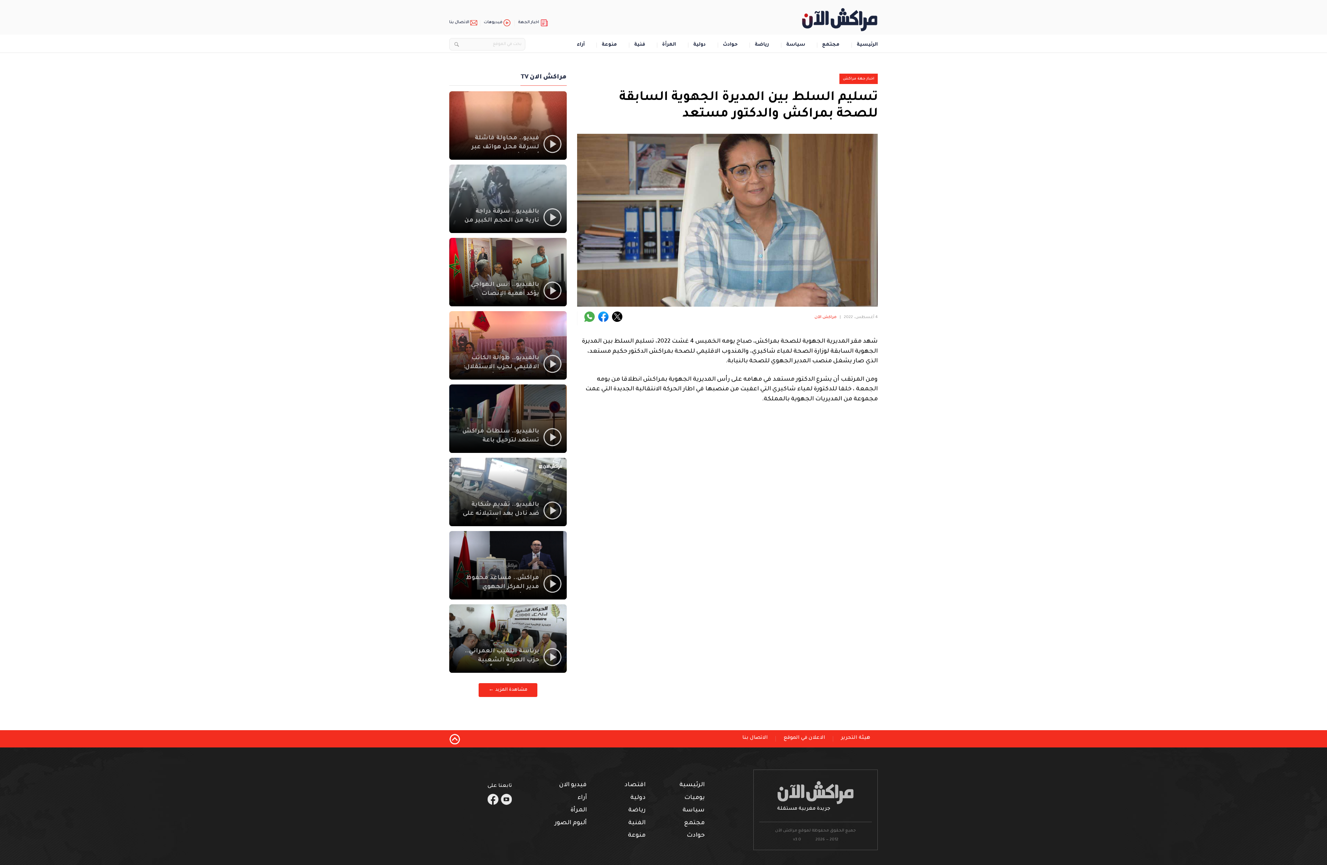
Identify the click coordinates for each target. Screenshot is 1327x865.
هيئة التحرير (855, 738)
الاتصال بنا (459, 22)
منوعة (609, 45)
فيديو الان (573, 785)
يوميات (694, 798)
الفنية (637, 823)
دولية (699, 45)
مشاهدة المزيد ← (508, 689)
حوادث (730, 45)
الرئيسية (867, 45)
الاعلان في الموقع (804, 738)
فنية (639, 45)
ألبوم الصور (571, 823)
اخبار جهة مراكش (858, 79)
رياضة (762, 45)
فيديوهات (493, 22)
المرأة (669, 45)
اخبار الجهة (528, 22)
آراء (581, 45)
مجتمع (830, 45)
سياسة (795, 45)
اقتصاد (635, 785)
